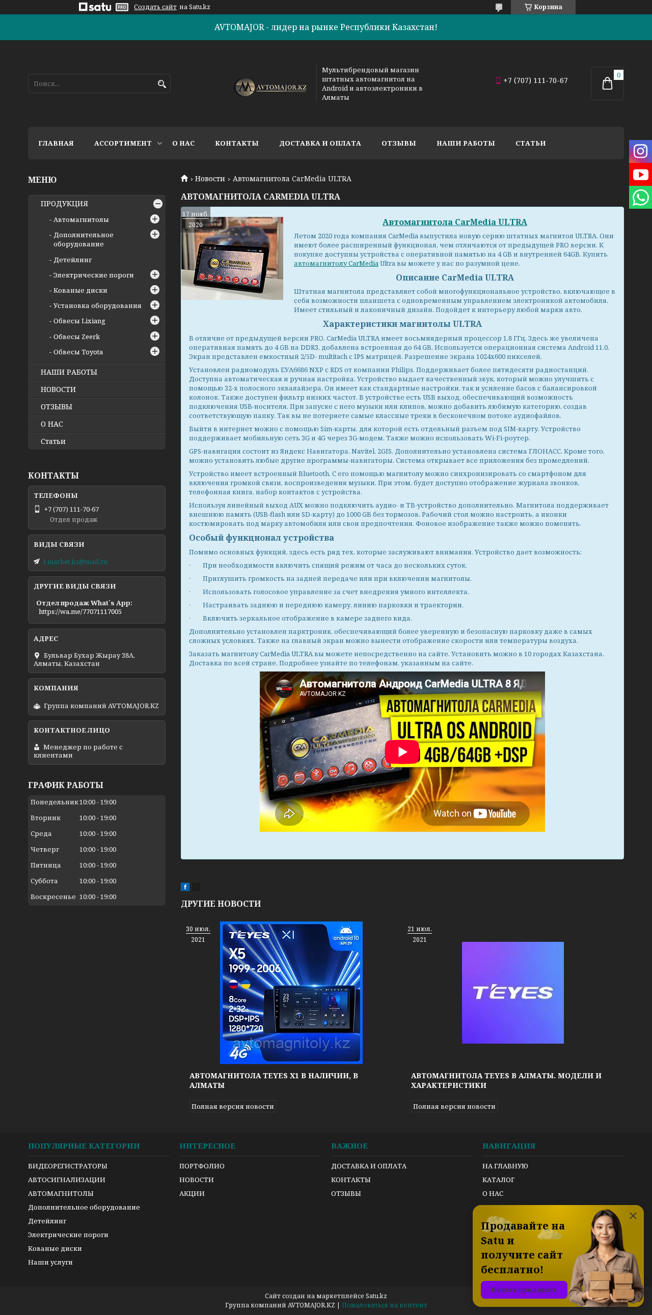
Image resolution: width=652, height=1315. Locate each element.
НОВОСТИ (58, 389)
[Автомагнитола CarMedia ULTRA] (232, 258)
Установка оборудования (97, 305)
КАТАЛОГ (498, 1179)
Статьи (530, 143)
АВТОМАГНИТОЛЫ (61, 1193)
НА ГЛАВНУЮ (505, 1165)
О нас (183, 143)
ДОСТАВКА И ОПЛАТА (368, 1165)
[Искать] (162, 84)
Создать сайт (155, 7)
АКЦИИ (192, 1193)
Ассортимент (123, 143)
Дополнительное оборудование (83, 239)
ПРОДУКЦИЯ (64, 203)
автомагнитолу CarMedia (336, 263)
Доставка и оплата (320, 143)
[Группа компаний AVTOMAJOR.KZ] (269, 83)
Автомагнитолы (81, 219)
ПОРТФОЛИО (202, 1165)
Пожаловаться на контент (384, 1305)
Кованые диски (80, 290)
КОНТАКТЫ (351, 1179)
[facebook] (185, 888)
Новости (210, 179)
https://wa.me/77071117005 (80, 611)
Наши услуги (50, 1262)
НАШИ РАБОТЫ (69, 372)
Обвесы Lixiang (79, 320)
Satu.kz (376, 1296)
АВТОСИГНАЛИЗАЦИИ (66, 1179)
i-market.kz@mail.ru (75, 561)
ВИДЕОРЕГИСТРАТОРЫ (67, 1165)
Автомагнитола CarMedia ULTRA (455, 222)
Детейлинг (72, 259)
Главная (56, 143)
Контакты (237, 143)
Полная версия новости (233, 1106)
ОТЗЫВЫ (56, 406)
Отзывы (399, 143)
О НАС (52, 424)
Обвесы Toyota (78, 351)
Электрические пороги (93, 274)
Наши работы (466, 143)
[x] (196, 888)
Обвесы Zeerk (76, 336)
